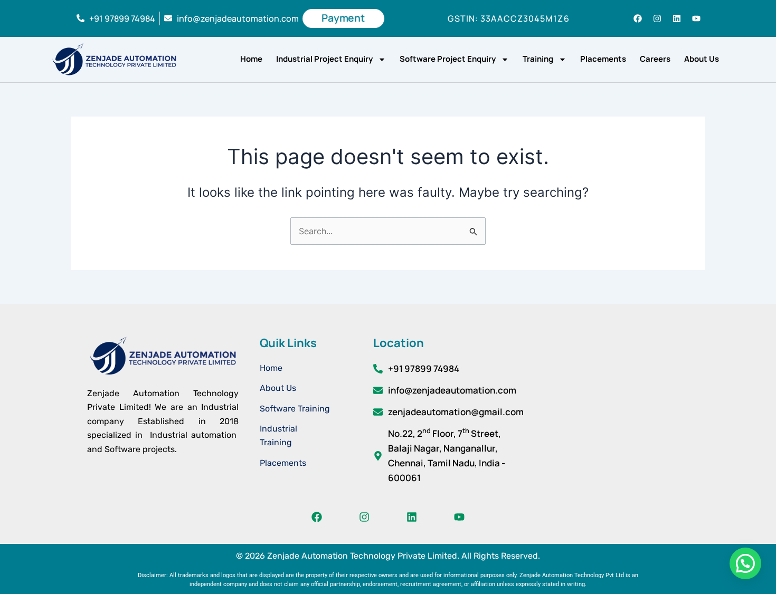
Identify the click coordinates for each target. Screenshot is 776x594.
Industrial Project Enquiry (324, 58)
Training (538, 58)
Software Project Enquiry (448, 58)
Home (251, 58)
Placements (603, 58)
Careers (655, 58)
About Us (701, 58)
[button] (745, 563)
